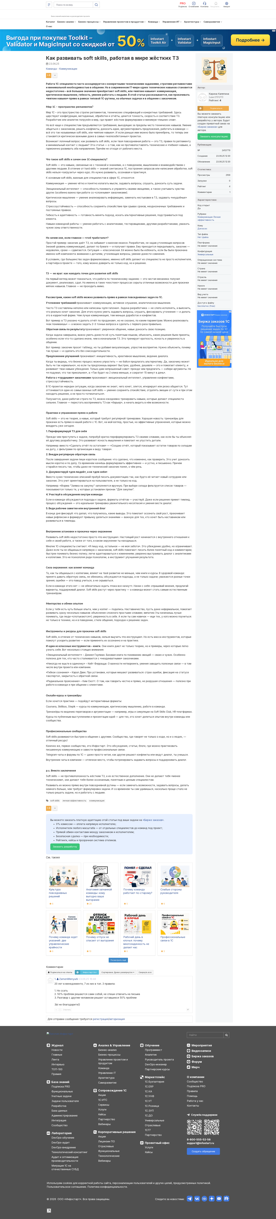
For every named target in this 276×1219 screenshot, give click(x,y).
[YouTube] (219, 1199)
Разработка (58, 1105)
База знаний (60, 1082)
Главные (56, 1054)
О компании (195, 1077)
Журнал (57, 1045)
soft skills (55, 800)
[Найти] (226, 1035)
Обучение (152, 1045)
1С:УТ (148, 1101)
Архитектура (106, 1077)
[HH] (204, 1199)
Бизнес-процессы (109, 1054)
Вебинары (104, 1124)
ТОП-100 (56, 1069)
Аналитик (151, 1054)
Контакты (193, 1105)
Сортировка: (117, 972)
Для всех (202, 228)
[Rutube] (226, 1199)
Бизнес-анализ (107, 1049)
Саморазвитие (107, 1082)
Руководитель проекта (159, 1059)
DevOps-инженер (156, 1064)
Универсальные (205, 254)
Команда (103, 1068)
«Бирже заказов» (153, 820)
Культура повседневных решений (58, 893)
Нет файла (203, 237)
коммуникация (96, 800)
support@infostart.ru (200, 1143)
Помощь (192, 1096)
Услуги (102, 1109)
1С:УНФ (149, 1096)
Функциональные (62, 1091)
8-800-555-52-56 (199, 1139)
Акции (102, 1094)
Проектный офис (157, 1143)
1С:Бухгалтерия (154, 1081)
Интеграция (58, 1120)
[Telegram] (190, 1199)
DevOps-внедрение (63, 1147)
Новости (56, 1049)
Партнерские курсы (157, 1069)
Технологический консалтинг (69, 1152)
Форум (197, 1061)
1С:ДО (149, 1115)
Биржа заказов (203, 1056)
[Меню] (49, 5)
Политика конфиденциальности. (107, 1186)
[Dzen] (212, 1199)
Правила (192, 1091)
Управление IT (107, 1072)
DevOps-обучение (62, 1137)
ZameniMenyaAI (68, 979)
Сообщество (59, 1125)
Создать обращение (203, 1151)
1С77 (148, 1130)
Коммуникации (205, 217)
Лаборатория (61, 1133)
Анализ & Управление (114, 1045)
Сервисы (103, 1104)
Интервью (57, 1064)
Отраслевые (106, 1146)
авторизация (117, 1019)
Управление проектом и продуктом (113, 1061)
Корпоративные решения (117, 1132)
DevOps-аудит (60, 1142)
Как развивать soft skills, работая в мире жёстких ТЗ (112, 58)
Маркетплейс (155, 1077)
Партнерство (106, 1119)
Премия (56, 1074)
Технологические (108, 1155)
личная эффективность (74, 800)
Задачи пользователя (65, 1101)
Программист (153, 1049)
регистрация (100, 1019)
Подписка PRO (60, 1086)
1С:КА (148, 1091)
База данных (59, 1110)
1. (55, 979)
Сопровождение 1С (112, 1090)
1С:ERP (149, 1086)
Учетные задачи (61, 1096)
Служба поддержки (204, 1114)
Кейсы (102, 1114)
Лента (55, 1059)
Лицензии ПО (106, 1141)
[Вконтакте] (197, 1199)
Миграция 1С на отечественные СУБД (65, 1167)
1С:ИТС (102, 1099)
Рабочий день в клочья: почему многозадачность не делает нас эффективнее (136, 944)
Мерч (196, 1067)
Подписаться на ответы (61, 972)
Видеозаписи (201, 1051)
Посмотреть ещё (118, 960)
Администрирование (64, 1115)
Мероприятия (202, 1045)
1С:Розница (152, 1105)
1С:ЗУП (149, 1110)
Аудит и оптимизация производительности (64, 1159)
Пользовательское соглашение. (67, 1186)
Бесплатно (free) (206, 306)
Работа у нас (195, 1100)
